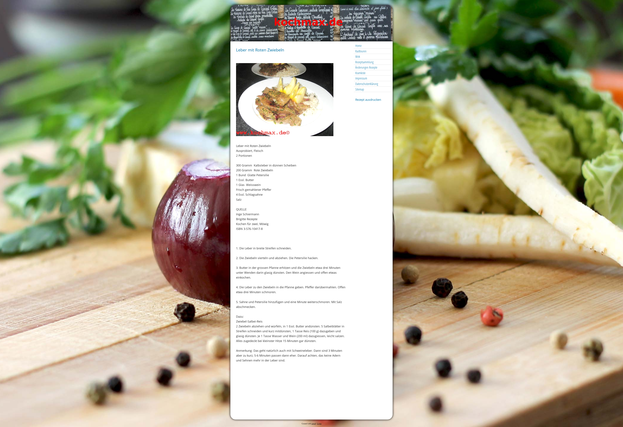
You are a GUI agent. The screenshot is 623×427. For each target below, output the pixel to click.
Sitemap (359, 89)
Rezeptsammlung (364, 62)
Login (319, 424)
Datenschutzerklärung (366, 84)
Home (358, 45)
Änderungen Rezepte (366, 67)
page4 (314, 424)
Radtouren (360, 51)
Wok (357, 56)
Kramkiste (360, 73)
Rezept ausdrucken (368, 100)
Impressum (361, 78)
